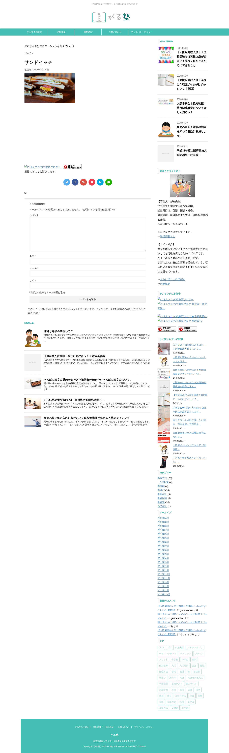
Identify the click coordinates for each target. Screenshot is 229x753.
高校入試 (163, 708)
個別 (194, 659)
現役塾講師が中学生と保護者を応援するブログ (114, 741)
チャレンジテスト (168, 653)
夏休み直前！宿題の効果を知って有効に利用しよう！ (191, 131)
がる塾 (114, 735)
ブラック (199, 653)
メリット (163, 659)
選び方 (191, 702)
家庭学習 (163, 689)
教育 (169, 696)
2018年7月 (163, 546)
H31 (169, 647)
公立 (194, 665)
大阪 (182, 677)
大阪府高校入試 (195, 677)
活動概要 (61, 32)
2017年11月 (164, 578)
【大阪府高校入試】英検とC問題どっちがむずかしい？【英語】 (191, 84)
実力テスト (191, 683)
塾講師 (161, 486)
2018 (161, 647)
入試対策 (164, 482)
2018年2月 (163, 566)
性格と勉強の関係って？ (58, 331)
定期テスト (176, 683)
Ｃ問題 (185, 708)
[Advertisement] (52, 133)
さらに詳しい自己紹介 (172, 279)
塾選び (161, 490)
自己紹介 (162, 506)
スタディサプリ (195, 647)
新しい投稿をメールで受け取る (48, 292)
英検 (200, 696)
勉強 (202, 665)
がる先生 (179, 647)
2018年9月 (163, 538)
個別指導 (163, 665)
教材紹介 (162, 494)
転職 (182, 702)
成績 (190, 689)
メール (34, 268)
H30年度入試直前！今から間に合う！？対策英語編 (74, 356)
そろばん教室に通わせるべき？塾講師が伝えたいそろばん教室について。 (88, 379)
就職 (182, 689)
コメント (34, 215)
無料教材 (88, 32)
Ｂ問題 (174, 708)
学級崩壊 (163, 683)
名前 (33, 256)
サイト (33, 280)
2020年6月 (163, 526)
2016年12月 (164, 594)
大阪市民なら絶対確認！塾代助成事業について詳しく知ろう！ (191, 108)
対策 (173, 689)
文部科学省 (180, 696)
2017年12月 (164, 574)
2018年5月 (163, 554)
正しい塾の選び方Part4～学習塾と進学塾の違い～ (74, 400)
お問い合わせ (115, 32)
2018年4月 (163, 558)
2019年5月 (163, 534)
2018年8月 (163, 542)
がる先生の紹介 (34, 32)
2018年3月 (163, 562)
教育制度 (162, 498)
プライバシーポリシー (142, 32)
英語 (161, 702)
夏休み (172, 677)
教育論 (161, 502)
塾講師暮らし (167, 236)
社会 (192, 696)
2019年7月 (163, 530)
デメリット (185, 653)
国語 (182, 671)
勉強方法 (162, 478)
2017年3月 (163, 582)
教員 (161, 696)
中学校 (174, 659)
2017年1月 (163, 590)
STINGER (141, 746)
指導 (198, 689)
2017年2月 (163, 586)
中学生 (185, 659)
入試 (173, 665)
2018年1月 (163, 570)
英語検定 (171, 702)
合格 (173, 671)
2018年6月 (163, 550)
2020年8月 (163, 522)
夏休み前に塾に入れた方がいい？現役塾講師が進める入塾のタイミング (87, 417)
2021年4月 (163, 518)
